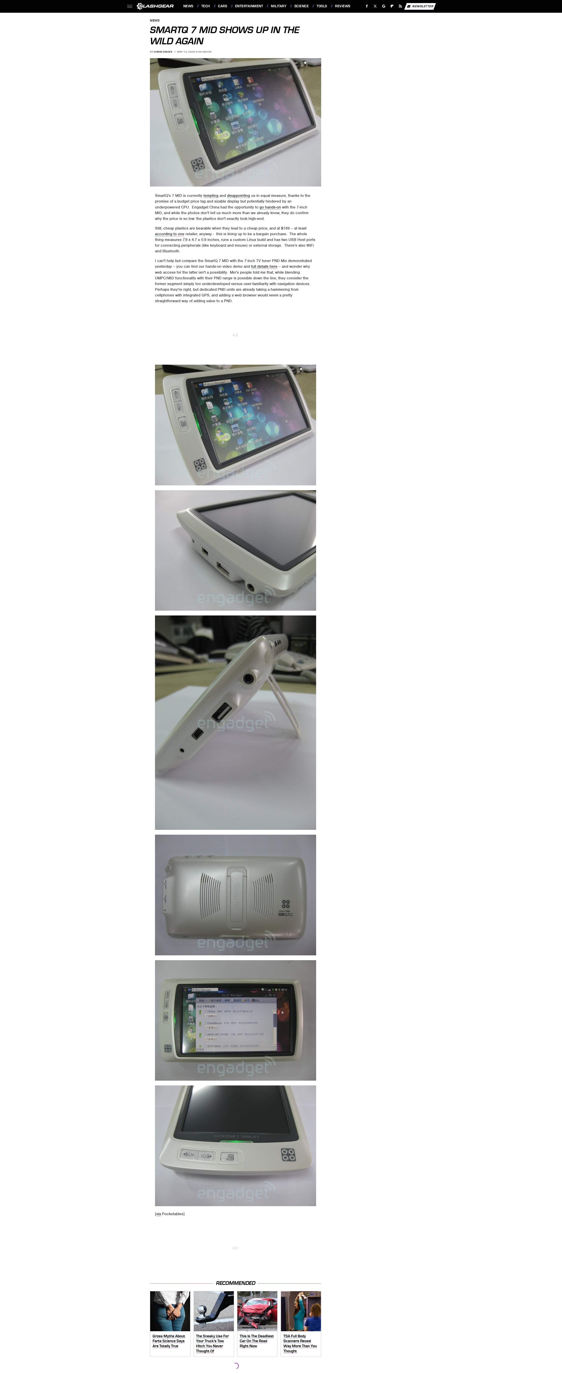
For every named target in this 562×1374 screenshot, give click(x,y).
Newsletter (423, 6)
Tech (205, 6)
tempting (211, 195)
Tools (322, 6)
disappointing (238, 195)
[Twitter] (375, 6)
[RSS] (400, 6)
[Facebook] (367, 6)
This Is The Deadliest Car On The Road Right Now (257, 1341)
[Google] (383, 6)
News (188, 6)
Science (301, 6)
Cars (222, 6)
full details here (264, 266)
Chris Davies (163, 51)
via (158, 1213)
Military (278, 6)
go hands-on (270, 207)
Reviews (342, 6)
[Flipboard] (392, 6)
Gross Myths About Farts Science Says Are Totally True (169, 1341)
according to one (169, 233)
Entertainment (249, 6)
